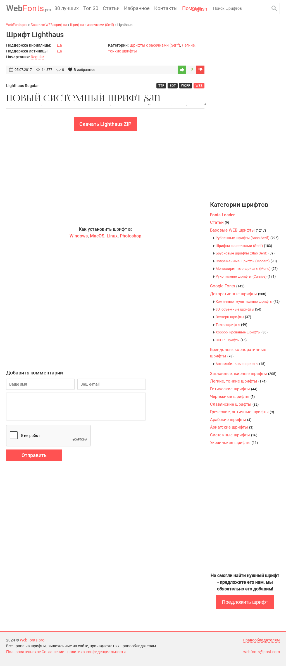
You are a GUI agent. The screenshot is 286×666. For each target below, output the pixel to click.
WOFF (185, 86)
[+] (182, 70)
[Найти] (274, 8)
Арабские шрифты (230, 419)
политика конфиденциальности (96, 652)
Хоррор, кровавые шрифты (242, 332)
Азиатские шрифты (231, 427)
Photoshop (130, 236)
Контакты (166, 8)
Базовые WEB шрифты (238, 230)
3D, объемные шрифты (238, 309)
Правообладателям (261, 640)
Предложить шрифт (245, 602)
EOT (173, 86)
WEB (199, 86)
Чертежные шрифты (232, 396)
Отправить (34, 455)
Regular (37, 57)
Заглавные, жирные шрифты (243, 373)
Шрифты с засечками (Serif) (155, 45)
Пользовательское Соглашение (35, 652)
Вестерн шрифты (233, 317)
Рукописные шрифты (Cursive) (246, 276)
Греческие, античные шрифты (242, 411)
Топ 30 (90, 8)
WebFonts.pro (32, 640)
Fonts (28, 8)
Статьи (111, 8)
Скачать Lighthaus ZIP (105, 124)
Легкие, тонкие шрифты (238, 381)
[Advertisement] (105, 179)
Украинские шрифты (234, 442)
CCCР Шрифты (231, 340)
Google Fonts (227, 285)
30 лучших (66, 8)
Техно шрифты (231, 325)
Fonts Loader (222, 214)
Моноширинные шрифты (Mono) (247, 268)
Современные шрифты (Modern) (246, 261)
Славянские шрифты (234, 404)
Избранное (137, 8)
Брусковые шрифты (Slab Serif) (245, 253)
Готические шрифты (233, 388)
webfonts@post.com (261, 652)
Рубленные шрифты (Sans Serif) (247, 238)
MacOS (97, 236)
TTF (161, 86)
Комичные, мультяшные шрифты (248, 301)
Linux (112, 236)
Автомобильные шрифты (240, 364)
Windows (79, 236)
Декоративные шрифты (238, 293)
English (199, 9)
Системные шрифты (233, 434)
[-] (200, 70)
